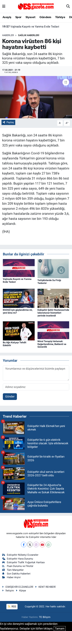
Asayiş (7, 17)
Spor (18, 17)
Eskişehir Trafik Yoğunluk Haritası (26, 562)
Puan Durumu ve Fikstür (20, 566)
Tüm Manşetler (15, 569)
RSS (13, 606)
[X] (30, 544)
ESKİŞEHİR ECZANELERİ (19, 586)
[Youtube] (42, 544)
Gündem (45, 17)
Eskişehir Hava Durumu (20, 558)
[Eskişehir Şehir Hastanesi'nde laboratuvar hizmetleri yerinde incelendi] (53, 298)
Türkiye (60, 17)
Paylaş (10, 122)
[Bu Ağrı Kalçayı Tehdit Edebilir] (19, 330)
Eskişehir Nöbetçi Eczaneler (22, 554)
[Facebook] (23, 544)
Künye (22, 590)
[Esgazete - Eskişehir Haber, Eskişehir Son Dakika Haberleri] (35, 6)
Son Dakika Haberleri (18, 573)
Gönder (10, 396)
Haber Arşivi (14, 577)
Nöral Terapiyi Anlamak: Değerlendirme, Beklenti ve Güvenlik (52, 344)
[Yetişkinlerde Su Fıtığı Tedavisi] (53, 268)
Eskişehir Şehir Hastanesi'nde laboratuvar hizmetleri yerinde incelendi (53, 313)
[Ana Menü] (3, 6)
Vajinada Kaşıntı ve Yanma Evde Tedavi (30, 26)
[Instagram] (36, 544)
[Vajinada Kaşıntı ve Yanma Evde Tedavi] (19, 267)
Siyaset (30, 17)
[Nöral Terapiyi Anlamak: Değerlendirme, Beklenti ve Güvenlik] (53, 330)
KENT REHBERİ (47, 586)
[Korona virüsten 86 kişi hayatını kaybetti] (36, 97)
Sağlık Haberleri (28, 35)
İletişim (10, 590)
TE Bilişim (44, 617)
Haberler (8, 35)
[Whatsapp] (48, 544)
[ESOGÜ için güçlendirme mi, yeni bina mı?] (19, 298)
